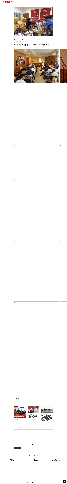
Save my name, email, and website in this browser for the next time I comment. (27, 444)
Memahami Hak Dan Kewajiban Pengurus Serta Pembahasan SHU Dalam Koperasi (33, 416)
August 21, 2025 (44, 414)
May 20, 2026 (16, 419)
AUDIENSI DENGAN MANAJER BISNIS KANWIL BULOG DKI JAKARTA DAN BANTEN (19, 421)
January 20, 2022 (18, 41)
